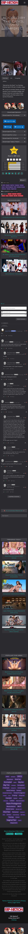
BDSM (15, 782)
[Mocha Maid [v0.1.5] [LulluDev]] (14, 265)
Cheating (13, 785)
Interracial (6, 800)
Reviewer (14, 418)
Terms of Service (7, 901)
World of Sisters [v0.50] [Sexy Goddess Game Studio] (14, 673)
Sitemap (14, 920)
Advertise (12, 831)
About (6, 831)
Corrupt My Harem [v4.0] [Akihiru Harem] (14, 217)
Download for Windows (11, 115)
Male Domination (20, 800)
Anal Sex (18, 779)
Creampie (17, 185)
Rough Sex (22, 812)
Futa (9, 795)
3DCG (4, 185)
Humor (3, 187)
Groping (14, 795)
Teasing (8, 189)
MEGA (8, 127)
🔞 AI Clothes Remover (13, 510)
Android (14, 194)
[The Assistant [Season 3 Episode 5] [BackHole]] (14, 226)
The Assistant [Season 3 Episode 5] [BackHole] (14, 236)
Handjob (9, 798)
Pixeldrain (19, 127)
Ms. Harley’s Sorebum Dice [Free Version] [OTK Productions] (14, 255)
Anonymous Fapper (16, 385)
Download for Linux (10, 135)
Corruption (21, 785)
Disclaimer (17, 901)
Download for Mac (9, 131)
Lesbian (12, 801)
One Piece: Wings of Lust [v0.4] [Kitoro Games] (14, 631)
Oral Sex (6, 812)
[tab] (14, 115)
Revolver (14, 354)
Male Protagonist (9, 187)
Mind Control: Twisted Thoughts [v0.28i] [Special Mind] (14, 692)
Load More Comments (14, 496)
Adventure (10, 779)
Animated (8, 782)
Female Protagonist (19, 793)
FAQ (17, 831)
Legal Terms (16, 903)
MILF (15, 187)
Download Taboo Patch (11, 141)
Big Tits (12, 185)
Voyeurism (13, 823)
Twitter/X (10, 834)
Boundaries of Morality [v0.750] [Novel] (14, 710)
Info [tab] (11, 78)
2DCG (7, 776)
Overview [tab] (5, 78)
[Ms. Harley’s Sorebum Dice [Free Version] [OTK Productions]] (14, 245)
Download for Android (10, 138)
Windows (20, 196)
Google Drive (9, 121)
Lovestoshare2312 (16, 472)
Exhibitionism (21, 788)
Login (3, 303)
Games (9, 194)
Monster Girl (18, 809)
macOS (11, 196)
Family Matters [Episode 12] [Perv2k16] (14, 748)
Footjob (4, 795)
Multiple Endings (21, 187)
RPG (4, 814)
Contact (21, 831)
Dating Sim (13, 788)
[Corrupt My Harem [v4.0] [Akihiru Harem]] (14, 208)
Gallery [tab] (4, 81)
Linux (7, 196)
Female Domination (7, 793)
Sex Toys (23, 814)
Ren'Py (15, 196)
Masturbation (11, 806)
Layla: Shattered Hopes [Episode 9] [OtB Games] (14, 612)
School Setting (16, 814)
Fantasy (21, 185)
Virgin (19, 820)
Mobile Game (10, 809)
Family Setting (11, 790)
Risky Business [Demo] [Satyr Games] (14, 557)
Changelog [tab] (17, 78)
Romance (4, 189)
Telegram (19, 834)
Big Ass (8, 185)
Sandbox (9, 814)
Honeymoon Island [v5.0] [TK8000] (14, 594)
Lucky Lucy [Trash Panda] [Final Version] (14, 729)
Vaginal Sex (13, 189)
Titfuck (17, 817)
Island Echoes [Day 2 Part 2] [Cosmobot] (14, 576)
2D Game (13, 776)
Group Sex (21, 795)
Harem (15, 798)
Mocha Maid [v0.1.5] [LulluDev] (14, 274)
